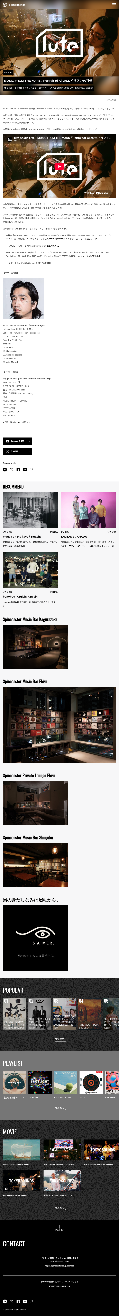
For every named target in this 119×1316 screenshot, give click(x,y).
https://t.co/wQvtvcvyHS (86, 239)
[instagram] (31, 471)
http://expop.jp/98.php (20, 422)
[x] (11, 471)
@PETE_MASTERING (57, 239)
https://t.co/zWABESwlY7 (89, 256)
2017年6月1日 (53, 246)
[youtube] (25, 471)
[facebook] (18, 471)
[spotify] (5, 471)
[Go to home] (14, 4)
